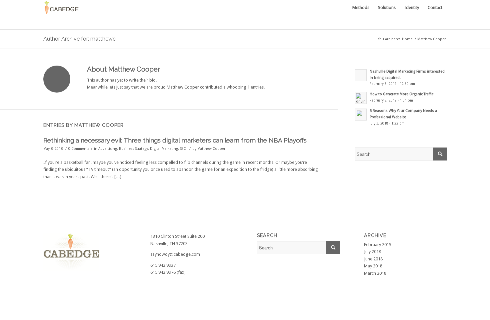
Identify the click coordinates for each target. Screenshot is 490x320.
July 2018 (372, 251)
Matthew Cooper (211, 149)
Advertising (107, 149)
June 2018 (373, 258)
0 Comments (78, 149)
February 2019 (377, 244)
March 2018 (375, 273)
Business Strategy (133, 149)
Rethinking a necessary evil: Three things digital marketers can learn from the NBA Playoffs (175, 140)
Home (407, 39)
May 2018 (373, 265)
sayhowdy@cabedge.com (175, 254)
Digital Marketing (164, 149)
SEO (183, 149)
